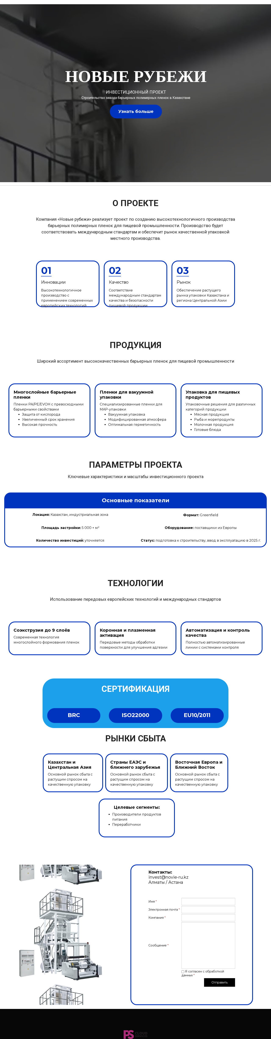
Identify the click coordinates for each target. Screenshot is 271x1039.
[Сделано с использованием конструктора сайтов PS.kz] (135, 1034)
